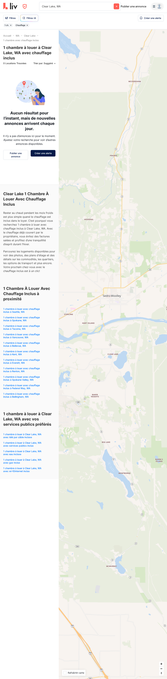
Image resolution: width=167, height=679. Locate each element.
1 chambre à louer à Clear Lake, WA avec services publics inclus (22, 444)
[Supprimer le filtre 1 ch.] (10, 25)
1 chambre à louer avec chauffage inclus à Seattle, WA (21, 310)
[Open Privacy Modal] (25, 6)
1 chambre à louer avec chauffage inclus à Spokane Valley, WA (21, 378)
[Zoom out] (161, 668)
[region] (113, 354)
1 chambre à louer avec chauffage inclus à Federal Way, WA (21, 387)
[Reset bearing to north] (161, 673)
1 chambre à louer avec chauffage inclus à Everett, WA (21, 361)
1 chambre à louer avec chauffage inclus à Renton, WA (21, 370)
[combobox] (42, 6)
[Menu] (157, 6)
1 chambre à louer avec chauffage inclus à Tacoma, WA (21, 327)
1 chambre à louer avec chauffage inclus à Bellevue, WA (21, 344)
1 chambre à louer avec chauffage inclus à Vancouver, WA (21, 336)
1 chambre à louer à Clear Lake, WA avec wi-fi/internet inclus (22, 470)
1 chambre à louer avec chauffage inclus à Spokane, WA (21, 319)
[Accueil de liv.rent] (10, 6)
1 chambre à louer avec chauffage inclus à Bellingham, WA (21, 395)
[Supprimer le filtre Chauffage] (27, 25)
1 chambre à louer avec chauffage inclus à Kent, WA (21, 353)
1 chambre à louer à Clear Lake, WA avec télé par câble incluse (22, 436)
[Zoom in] (161, 664)
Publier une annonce (133, 6)
